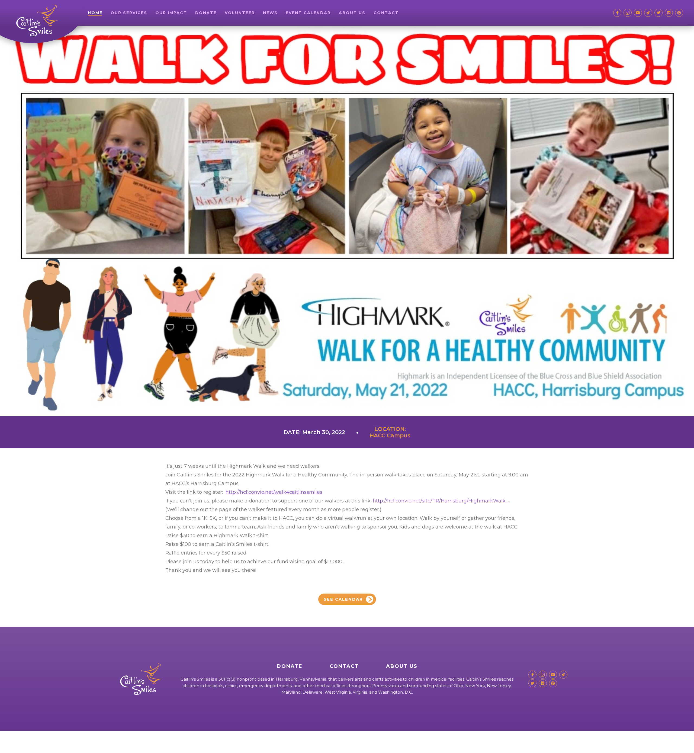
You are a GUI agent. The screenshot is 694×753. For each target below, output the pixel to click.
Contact (386, 12)
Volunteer (240, 12)
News (270, 12)
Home (95, 12)
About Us (352, 12)
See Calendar (343, 599)
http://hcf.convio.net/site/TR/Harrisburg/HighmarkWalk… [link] (441, 501)
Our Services (129, 12)
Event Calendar (308, 12)
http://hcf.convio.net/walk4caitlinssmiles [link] (274, 492)
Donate (206, 12)
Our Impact (171, 12)
